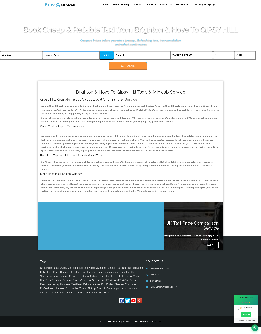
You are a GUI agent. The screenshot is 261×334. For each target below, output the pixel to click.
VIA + (106, 55)
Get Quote (128, 66)
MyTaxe (157, 321)
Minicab (59, 4)
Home (106, 4)
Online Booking (121, 4)
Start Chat (246, 314)
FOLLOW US (182, 4)
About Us (151, 4)
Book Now (211, 245)
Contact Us (166, 4)
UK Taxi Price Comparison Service (192, 225)
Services (138, 4)
